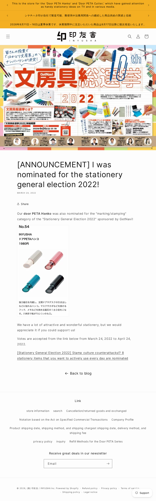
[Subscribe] (108, 463)
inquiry (60, 441)
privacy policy (42, 441)
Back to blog (81, 373)
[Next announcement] (148, 5)
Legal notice (90, 492)
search (57, 410)
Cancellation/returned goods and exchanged (96, 410)
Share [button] (25, 204)
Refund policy (89, 488)
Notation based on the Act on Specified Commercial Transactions (63, 419)
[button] (8, 36)
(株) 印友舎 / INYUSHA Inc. (41, 488)
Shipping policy (71, 492)
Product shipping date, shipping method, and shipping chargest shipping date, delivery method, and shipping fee (78, 430)
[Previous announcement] (7, 5)
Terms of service (130, 488)
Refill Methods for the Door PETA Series (96, 441)
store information (37, 410)
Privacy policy (109, 488)
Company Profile (122, 419)
